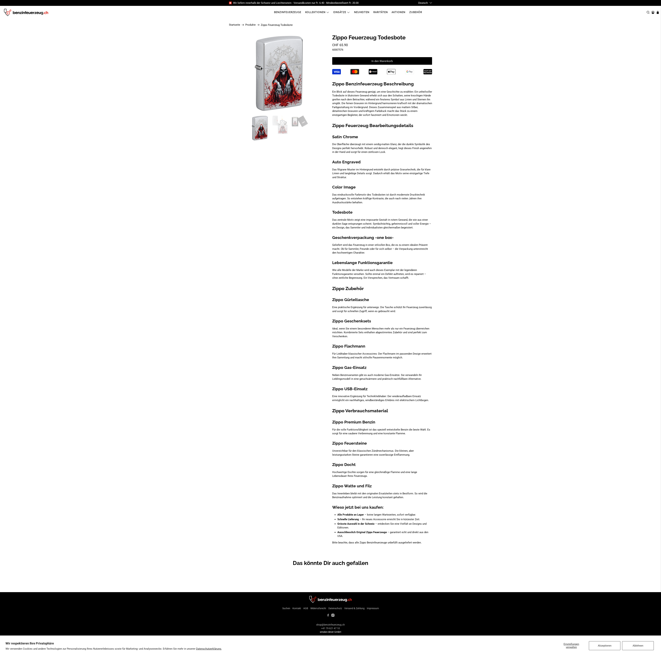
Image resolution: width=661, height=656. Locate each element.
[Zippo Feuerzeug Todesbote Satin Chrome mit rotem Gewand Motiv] (279, 73)
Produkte (250, 25)
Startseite (234, 25)
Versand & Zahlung (354, 608)
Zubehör (415, 12)
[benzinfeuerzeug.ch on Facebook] (328, 616)
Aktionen (398, 12)
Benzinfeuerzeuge (287, 12)
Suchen (286, 608)
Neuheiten (361, 12)
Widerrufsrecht (318, 608)
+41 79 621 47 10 (330, 628)
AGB (305, 608)
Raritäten (380, 12)
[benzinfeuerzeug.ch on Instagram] (332, 616)
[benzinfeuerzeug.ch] (26, 12)
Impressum (373, 608)
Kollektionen (315, 12)
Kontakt (296, 608)
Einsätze (339, 12)
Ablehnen (638, 645)
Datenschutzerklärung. (209, 648)
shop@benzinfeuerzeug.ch (330, 624)
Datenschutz (335, 608)
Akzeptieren (604, 645)
